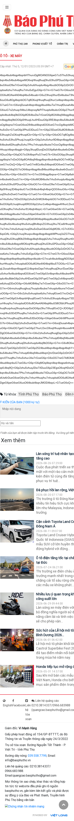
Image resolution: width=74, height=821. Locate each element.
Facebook (18, 705)
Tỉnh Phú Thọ (28, 394)
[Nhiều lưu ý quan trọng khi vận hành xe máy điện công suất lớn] (17, 604)
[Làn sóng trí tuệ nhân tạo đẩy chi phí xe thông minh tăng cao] (17, 463)
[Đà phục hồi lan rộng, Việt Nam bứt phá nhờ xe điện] (17, 500)
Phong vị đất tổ (42, 44)
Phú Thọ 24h (20, 44)
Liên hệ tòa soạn (28, 712)
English (7, 705)
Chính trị (62, 44)
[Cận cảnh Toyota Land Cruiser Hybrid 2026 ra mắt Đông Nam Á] (17, 531)
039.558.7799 (37, 755)
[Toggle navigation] (7, 7)
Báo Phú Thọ (52, 394)
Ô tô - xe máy (11, 56)
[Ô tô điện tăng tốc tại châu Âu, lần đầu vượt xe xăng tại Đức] (17, 568)
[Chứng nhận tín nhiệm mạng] (24, 806)
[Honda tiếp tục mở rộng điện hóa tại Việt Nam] (17, 676)
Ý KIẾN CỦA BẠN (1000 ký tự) (19, 402)
